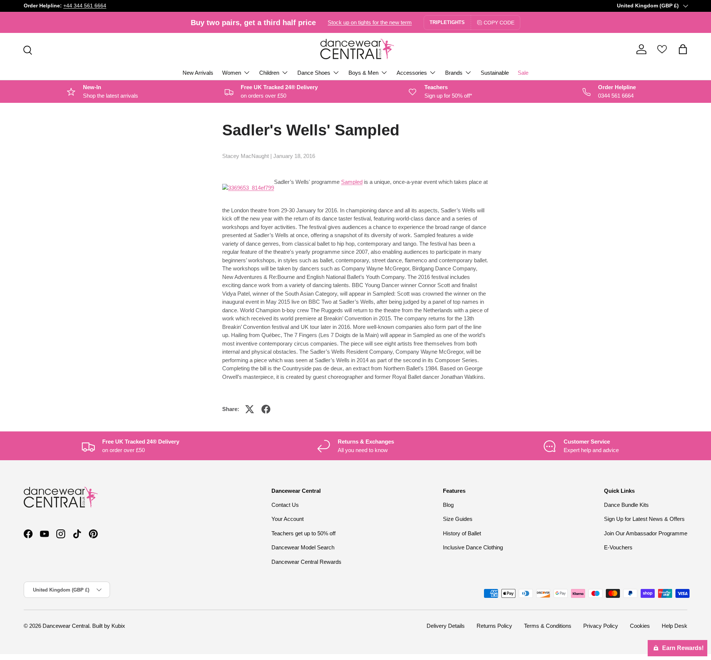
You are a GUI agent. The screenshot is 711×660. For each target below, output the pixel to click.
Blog (448, 505)
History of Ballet (462, 533)
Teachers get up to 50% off (303, 533)
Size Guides (458, 519)
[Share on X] (249, 409)
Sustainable (495, 73)
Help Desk (674, 626)
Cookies (640, 626)
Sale (523, 73)
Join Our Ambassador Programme (645, 533)
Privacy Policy (600, 626)
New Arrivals (198, 73)
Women (231, 73)
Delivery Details (446, 626)
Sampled (352, 182)
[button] (683, 49)
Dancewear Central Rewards (306, 562)
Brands (454, 73)
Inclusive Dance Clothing (473, 547)
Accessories (412, 73)
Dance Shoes (313, 73)
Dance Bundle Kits (626, 505)
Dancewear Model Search (302, 547)
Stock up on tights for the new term (370, 22)
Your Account (287, 519)
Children (269, 73)
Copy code (499, 23)
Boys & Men (363, 73)
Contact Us (285, 505)
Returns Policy (494, 626)
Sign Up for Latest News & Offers (644, 519)
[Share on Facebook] (266, 409)
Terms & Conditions (547, 626)
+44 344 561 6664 (84, 6)
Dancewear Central (66, 626)
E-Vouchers (618, 547)
